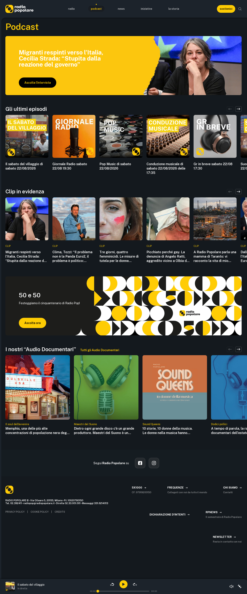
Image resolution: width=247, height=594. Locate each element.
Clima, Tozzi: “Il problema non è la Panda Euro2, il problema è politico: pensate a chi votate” (72, 256)
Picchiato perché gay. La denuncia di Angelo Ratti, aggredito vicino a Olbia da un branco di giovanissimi (168, 256)
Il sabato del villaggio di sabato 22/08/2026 (24, 166)
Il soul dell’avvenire (17, 424)
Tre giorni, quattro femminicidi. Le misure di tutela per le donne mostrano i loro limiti (119, 256)
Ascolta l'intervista (37, 82)
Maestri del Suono (85, 424)
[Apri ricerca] (240, 9)
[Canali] (240, 586)
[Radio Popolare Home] (19, 9)
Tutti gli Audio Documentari (99, 350)
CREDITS (60, 511)
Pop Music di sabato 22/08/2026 (115, 166)
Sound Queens (151, 424)
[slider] (97, 591)
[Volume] (232, 586)
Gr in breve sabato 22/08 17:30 (213, 166)
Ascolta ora (32, 323)
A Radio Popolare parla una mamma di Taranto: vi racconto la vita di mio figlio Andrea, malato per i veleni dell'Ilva (215, 256)
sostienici (226, 8)
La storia (173, 8)
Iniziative (146, 8)
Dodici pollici (219, 424)
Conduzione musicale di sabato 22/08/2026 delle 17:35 (166, 168)
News (121, 8)
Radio (71, 8)
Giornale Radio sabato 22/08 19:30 (69, 166)
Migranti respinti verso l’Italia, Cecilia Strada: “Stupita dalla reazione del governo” (26, 256)
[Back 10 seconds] (112, 584)
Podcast (96, 8)
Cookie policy (40, 511)
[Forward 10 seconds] (135, 584)
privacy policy (15, 511)
